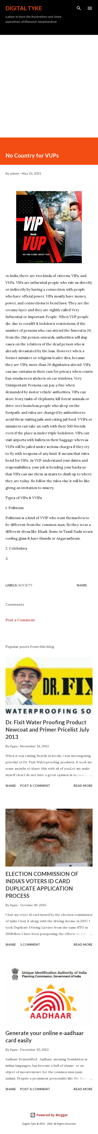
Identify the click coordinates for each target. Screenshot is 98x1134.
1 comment (30, 944)
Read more (83, 785)
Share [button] (82, 585)
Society (25, 585)
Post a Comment (20, 620)
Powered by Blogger (52, 1115)
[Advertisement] (49, 86)
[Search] (79, 8)
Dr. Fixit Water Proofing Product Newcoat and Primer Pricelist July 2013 (47, 729)
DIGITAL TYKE (23, 8)
